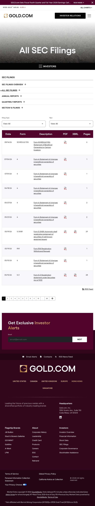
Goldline (8, 444)
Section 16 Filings (11, 108)
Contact (35, 457)
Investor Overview (66, 432)
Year (50, 118)
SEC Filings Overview (12, 84)
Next (79, 339)
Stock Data (63, 440)
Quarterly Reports (12, 102)
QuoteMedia (37, 492)
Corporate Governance (68, 448)
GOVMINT (9, 440)
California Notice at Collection (51, 479)
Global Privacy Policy (47, 474)
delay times (10, 494)
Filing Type (5, 118)
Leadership (36, 436)
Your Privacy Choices (13, 485)
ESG (34, 452)
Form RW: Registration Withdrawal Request (42, 250)
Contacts (46, 357)
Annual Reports (10, 96)
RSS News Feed (64, 357)
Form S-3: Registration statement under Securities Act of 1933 (44, 277)
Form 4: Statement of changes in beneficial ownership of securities (46, 161)
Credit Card (37, 440)
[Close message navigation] (92, 2)
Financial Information (67, 436)
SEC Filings (63, 444)
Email (10, 334)
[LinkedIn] (60, 417)
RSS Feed (87, 289)
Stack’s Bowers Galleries (15, 436)
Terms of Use (53, 497)
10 (39, 298)
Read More (78, 3)
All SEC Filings (9, 90)
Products (35, 444)
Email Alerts (29, 357)
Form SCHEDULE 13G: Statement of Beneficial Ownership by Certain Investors (43, 146)
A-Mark (8, 448)
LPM (7, 452)
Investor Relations (70, 15)
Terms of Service (12, 474)
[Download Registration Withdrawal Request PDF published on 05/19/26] (65, 248)
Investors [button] (49, 66)
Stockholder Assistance (68, 452)
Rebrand (35, 461)
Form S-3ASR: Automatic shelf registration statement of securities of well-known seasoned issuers (45, 235)
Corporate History (39, 432)
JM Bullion (9, 432)
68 (47, 298)
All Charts (86, 8)
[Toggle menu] (89, 15)
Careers (35, 448)
